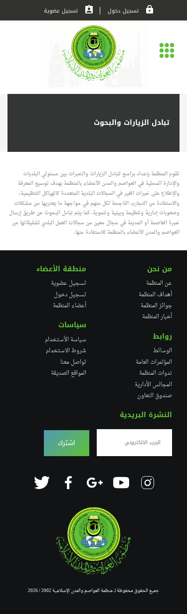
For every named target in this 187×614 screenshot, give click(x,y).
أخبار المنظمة (157, 316)
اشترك (66, 443)
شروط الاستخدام (66, 350)
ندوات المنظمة (155, 373)
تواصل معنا (73, 362)
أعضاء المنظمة (69, 305)
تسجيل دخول (123, 11)
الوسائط (162, 350)
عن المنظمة (159, 283)
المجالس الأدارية (153, 384)
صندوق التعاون (154, 395)
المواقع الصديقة (68, 373)
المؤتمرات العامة (154, 362)
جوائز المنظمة (156, 305)
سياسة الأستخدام (65, 339)
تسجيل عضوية (61, 11)
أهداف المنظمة (155, 294)
